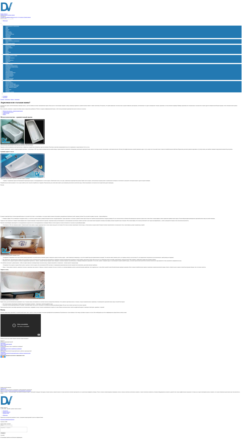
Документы (5, 410)
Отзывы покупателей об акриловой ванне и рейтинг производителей (15, 353)
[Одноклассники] (3, 357)
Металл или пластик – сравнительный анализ (13, 111)
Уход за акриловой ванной (6, 344)
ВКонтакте (5, 20)
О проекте (5, 96)
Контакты (5, 97)
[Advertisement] (27, 201)
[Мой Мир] (5, 357)
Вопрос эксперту (6, 412)
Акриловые (3, 343)
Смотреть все (3, 388)
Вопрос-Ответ (6, 413)
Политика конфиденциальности (7, 419)
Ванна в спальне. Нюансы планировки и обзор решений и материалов (16, 390)
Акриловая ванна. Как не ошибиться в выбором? (11, 348)
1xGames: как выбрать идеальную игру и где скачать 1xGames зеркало (16, 17)
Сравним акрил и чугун (8, 112)
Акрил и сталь (6, 113)
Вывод (4, 114)
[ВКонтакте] (1, 357)
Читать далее (3, 345)
